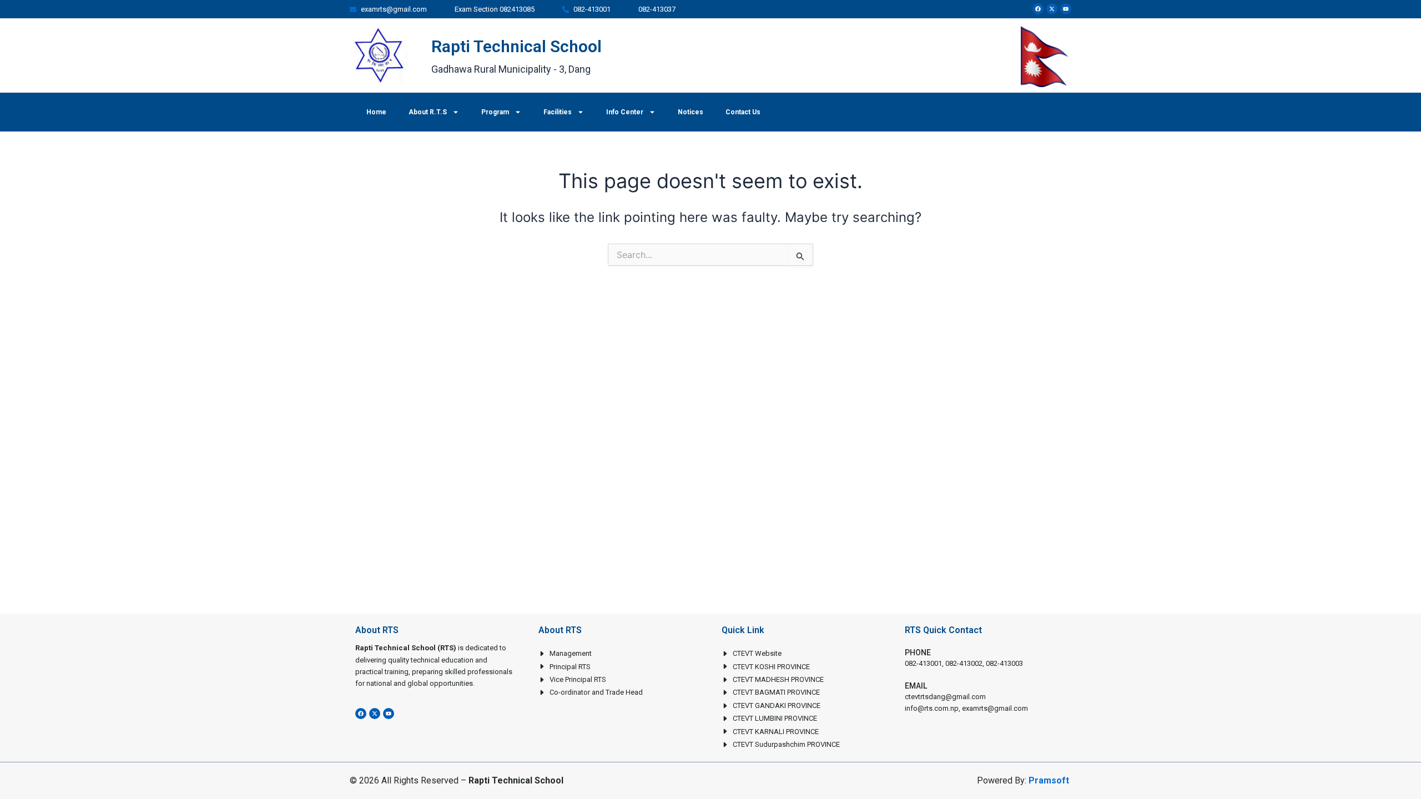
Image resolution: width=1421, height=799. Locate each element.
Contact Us (742, 112)
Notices (690, 112)
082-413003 (1004, 663)
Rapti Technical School (516, 46)
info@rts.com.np (932, 708)
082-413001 (923, 663)
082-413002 (963, 663)
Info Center (624, 112)
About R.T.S (428, 112)
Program (495, 112)
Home (376, 112)
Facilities (557, 112)
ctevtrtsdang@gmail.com (945, 696)
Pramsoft (1049, 780)
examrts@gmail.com (995, 708)
